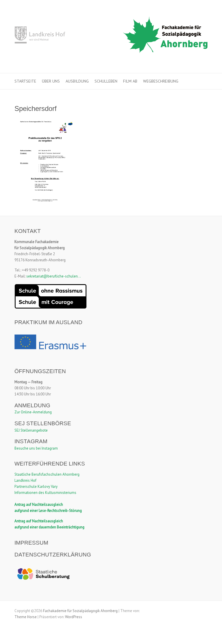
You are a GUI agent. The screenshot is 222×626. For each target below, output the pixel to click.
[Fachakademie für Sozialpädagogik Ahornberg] (111, 36)
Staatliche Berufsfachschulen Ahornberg (46, 474)
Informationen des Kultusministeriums (45, 492)
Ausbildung (77, 81)
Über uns (51, 81)
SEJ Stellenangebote (31, 430)
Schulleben (106, 81)
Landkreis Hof (25, 480)
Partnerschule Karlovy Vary (36, 486)
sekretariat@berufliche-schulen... (53, 276)
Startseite (25, 81)
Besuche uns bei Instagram (36, 448)
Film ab (130, 81)
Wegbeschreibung (160, 81)
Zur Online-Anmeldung (33, 412)
